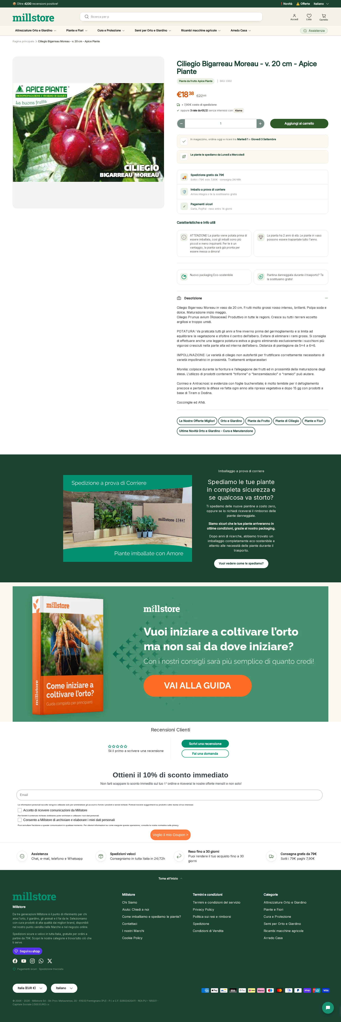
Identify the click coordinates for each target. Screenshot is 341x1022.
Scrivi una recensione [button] (205, 744)
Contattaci (129, 924)
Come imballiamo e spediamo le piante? (151, 917)
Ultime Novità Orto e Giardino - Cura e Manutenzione (216, 431)
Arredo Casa (239, 30)
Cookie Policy (132, 938)
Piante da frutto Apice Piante (195, 81)
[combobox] (171, 16)
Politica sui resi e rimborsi (212, 917)
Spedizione (201, 924)
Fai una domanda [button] (205, 753)
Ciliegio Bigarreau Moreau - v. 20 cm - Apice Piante (69, 41)
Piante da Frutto (259, 421)
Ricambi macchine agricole (199, 30)
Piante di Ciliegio (287, 421)
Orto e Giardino (231, 421)
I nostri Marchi (133, 931)
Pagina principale (23, 41)
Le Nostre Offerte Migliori (197, 421)
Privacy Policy (203, 909)
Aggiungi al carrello (299, 123)
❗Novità (286, 3)
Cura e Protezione (109, 30)
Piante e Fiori (74, 30)
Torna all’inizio (168, 878)
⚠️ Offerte (303, 3)
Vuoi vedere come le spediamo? (241, 563)
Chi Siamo (129, 902)
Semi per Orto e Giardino (151, 30)
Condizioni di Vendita (208, 931)
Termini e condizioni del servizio (216, 902)
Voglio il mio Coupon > (170, 835)
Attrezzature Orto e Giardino (33, 30)
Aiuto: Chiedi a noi (135, 909)
